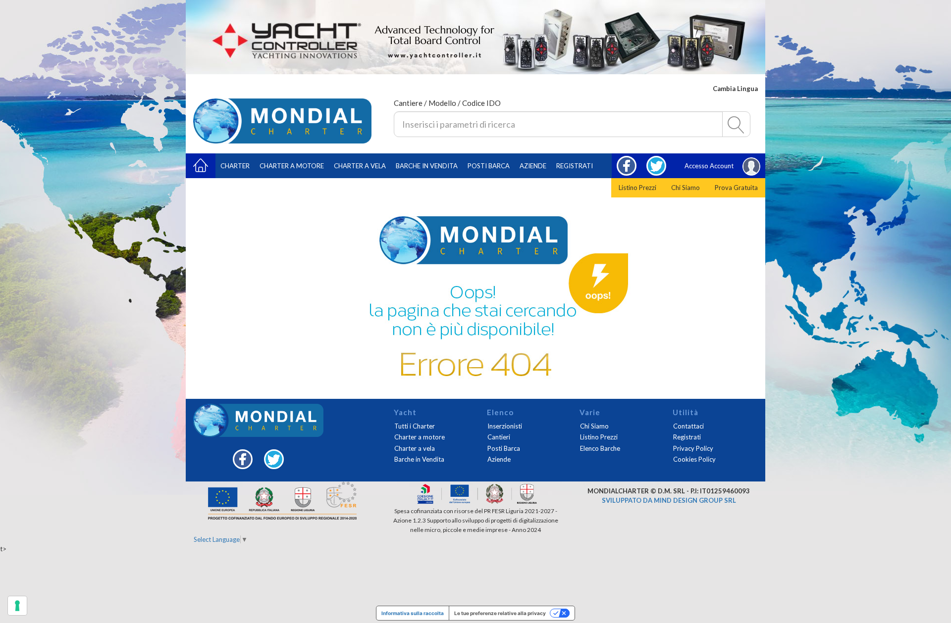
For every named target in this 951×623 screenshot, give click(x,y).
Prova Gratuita (736, 188)
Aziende (533, 166)
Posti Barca (489, 166)
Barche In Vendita (427, 166)
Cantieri (498, 437)
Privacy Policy (693, 448)
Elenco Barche (600, 448)
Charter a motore (292, 166)
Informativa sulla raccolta (412, 613)
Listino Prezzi (637, 188)
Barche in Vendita (419, 459)
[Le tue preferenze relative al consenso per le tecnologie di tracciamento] (17, 605)
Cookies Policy (694, 459)
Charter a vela (360, 166)
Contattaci (688, 426)
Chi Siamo (685, 188)
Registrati (574, 166)
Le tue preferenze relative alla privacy (500, 613)
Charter (235, 166)
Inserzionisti (504, 426)
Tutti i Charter (414, 426)
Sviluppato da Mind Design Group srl (669, 500)
